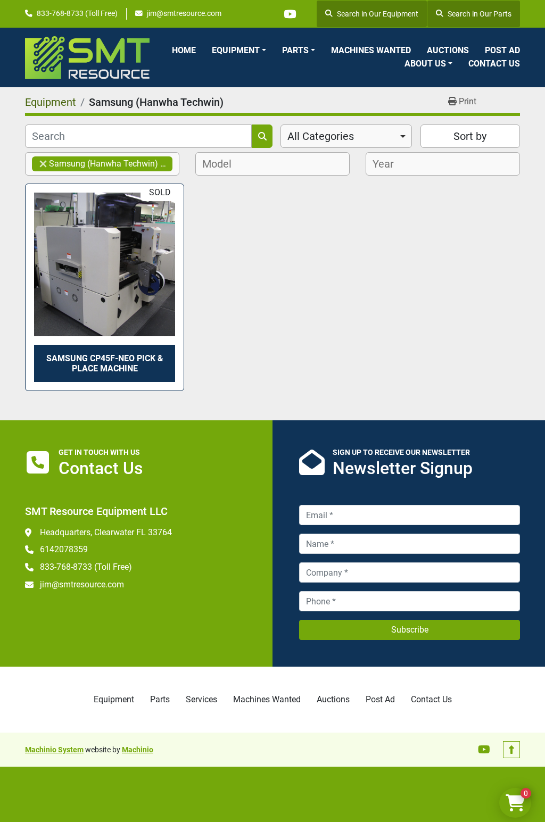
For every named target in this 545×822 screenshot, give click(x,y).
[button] (239, 50)
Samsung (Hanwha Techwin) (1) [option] (101, 164)
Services (201, 699)
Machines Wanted (371, 50)
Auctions (448, 50)
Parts (295, 50)
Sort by (469, 136)
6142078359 (64, 549)
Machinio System (54, 749)
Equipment (236, 50)
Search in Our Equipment (377, 14)
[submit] (262, 136)
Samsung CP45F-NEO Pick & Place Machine (104, 363)
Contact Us (494, 64)
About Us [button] (425, 64)
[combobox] (346, 136)
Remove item (43, 164)
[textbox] (219, 164)
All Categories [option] (320, 136)
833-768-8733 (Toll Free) (77, 13)
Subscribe (409, 630)
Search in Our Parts (479, 14)
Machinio (137, 749)
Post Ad (502, 50)
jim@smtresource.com (184, 13)
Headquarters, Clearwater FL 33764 (106, 532)
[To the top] (511, 749)
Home (184, 50)
